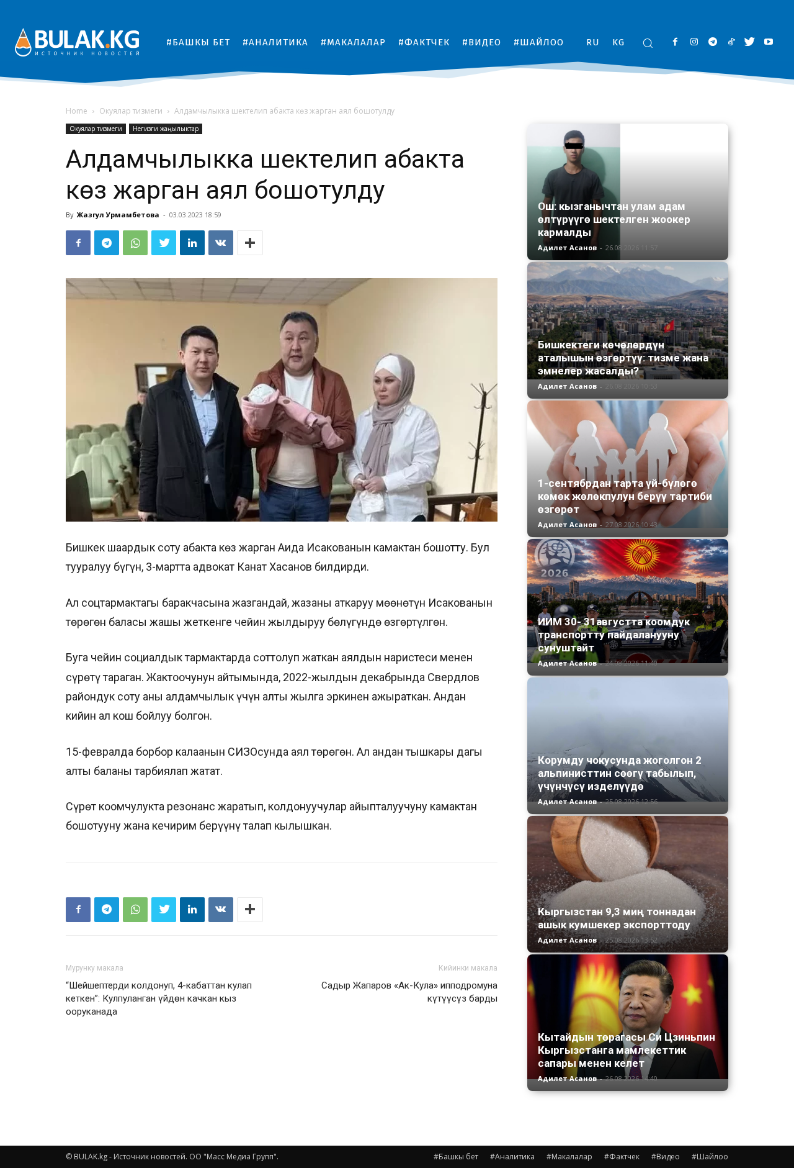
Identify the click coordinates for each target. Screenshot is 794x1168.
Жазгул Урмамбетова (118, 214)
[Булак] (77, 42)
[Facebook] (675, 42)
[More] (250, 242)
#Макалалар (569, 1156)
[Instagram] (694, 42)
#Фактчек (622, 1156)
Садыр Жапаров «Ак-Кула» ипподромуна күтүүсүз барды (409, 992)
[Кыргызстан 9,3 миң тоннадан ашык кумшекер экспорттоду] (627, 884)
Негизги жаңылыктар (165, 128)
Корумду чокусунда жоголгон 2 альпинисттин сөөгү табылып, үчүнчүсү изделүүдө (620, 773)
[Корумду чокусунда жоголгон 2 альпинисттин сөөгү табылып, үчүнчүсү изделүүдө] (627, 739)
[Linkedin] (192, 242)
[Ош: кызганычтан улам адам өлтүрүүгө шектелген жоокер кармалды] (627, 192)
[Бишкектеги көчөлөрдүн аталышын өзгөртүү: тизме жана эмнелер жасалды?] (627, 320)
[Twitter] (750, 42)
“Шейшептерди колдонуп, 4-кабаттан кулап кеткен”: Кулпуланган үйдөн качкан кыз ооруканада (159, 998)
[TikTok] (731, 42)
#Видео (665, 1156)
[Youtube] (768, 42)
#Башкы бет (456, 1156)
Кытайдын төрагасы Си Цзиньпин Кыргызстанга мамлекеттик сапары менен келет (626, 1050)
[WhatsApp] (135, 242)
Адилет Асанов (567, 247)
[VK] (220, 242)
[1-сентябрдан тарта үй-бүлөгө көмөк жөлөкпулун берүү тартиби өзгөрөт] (627, 464)
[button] (647, 43)
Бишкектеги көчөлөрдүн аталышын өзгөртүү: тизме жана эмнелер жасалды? (623, 357)
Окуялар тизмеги (131, 111)
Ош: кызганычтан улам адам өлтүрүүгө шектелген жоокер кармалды (614, 219)
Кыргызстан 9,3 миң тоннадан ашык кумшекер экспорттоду (617, 918)
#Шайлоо (710, 1156)
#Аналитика (512, 1156)
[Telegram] (712, 42)
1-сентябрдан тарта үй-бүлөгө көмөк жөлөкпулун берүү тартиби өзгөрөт (625, 496)
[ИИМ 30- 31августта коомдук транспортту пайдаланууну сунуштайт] (627, 601)
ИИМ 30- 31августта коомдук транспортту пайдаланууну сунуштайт (614, 634)
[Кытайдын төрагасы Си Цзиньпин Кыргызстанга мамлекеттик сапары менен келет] (627, 1016)
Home (76, 111)
